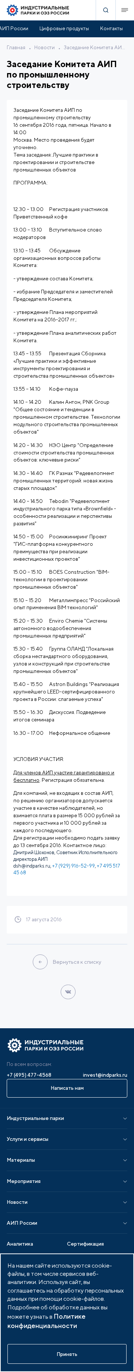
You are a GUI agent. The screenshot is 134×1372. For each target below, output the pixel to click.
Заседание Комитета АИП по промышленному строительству (95, 47)
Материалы (21, 1160)
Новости (44, 47)
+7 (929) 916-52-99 (73, 866)
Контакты (111, 28)
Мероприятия (24, 1181)
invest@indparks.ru (105, 1075)
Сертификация (85, 1244)
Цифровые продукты (64, 28)
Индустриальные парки (35, 1118)
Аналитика (20, 1244)
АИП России (22, 1223)
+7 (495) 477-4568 (29, 1075)
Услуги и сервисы (27, 1139)
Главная (16, 47)
